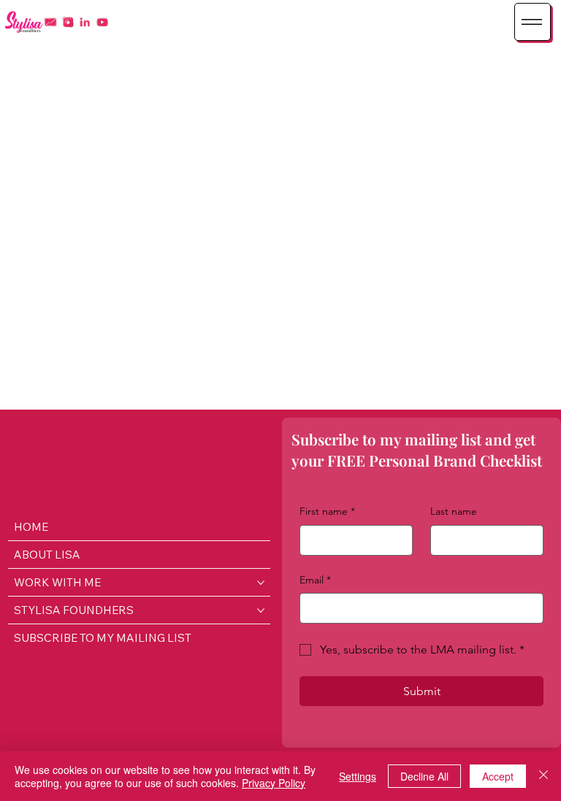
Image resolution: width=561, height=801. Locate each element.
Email (315, 579)
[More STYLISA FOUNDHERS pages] (260, 610)
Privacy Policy (273, 782)
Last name (453, 511)
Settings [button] (357, 776)
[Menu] (532, 22)
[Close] (543, 776)
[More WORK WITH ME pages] (260, 582)
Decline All (424, 776)
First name (327, 511)
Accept (498, 776)
